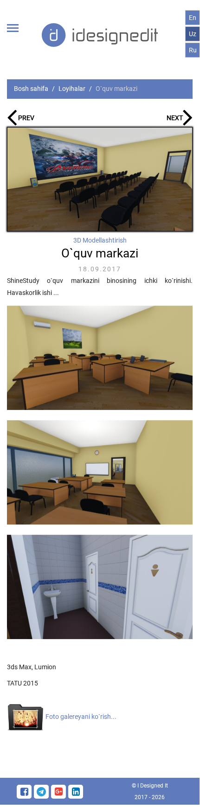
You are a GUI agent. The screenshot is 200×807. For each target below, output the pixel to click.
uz (192, 34)
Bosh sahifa (31, 88)
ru (193, 50)
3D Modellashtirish (100, 240)
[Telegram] (42, 791)
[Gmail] (59, 791)
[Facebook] (25, 791)
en (192, 17)
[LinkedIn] (75, 791)
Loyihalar (71, 88)
